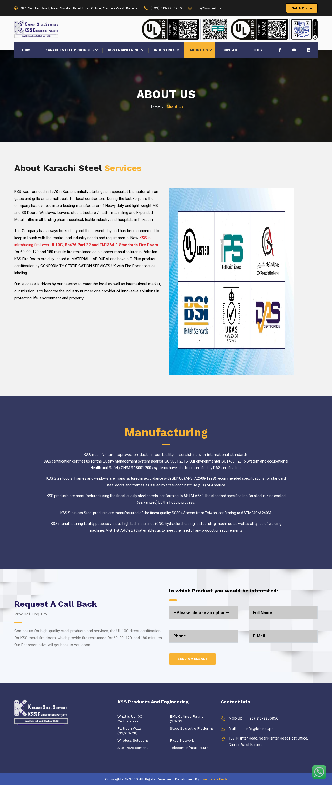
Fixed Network (182, 740)
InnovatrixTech (213, 779)
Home (27, 50)
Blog (257, 50)
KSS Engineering (124, 50)
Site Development (132, 748)
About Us (199, 50)
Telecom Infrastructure (189, 748)
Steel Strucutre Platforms (192, 728)
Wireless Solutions (133, 740)
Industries (164, 50)
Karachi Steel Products (69, 50)
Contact (230, 50)
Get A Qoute (302, 8)
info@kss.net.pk (208, 8)
